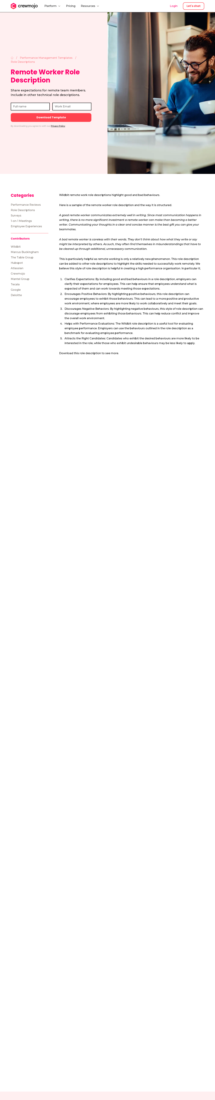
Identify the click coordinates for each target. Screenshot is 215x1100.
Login (174, 6)
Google (16, 289)
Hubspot (17, 262)
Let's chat (194, 6)
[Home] (12, 58)
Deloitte (16, 295)
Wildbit (16, 246)
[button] (52, 6)
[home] (24, 6)
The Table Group (22, 257)
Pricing (70, 6)
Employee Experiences (26, 226)
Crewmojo (18, 273)
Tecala (15, 284)
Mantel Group (20, 279)
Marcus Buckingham (25, 252)
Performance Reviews (26, 204)
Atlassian (17, 268)
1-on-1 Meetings (21, 221)
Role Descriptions (23, 210)
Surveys (16, 215)
